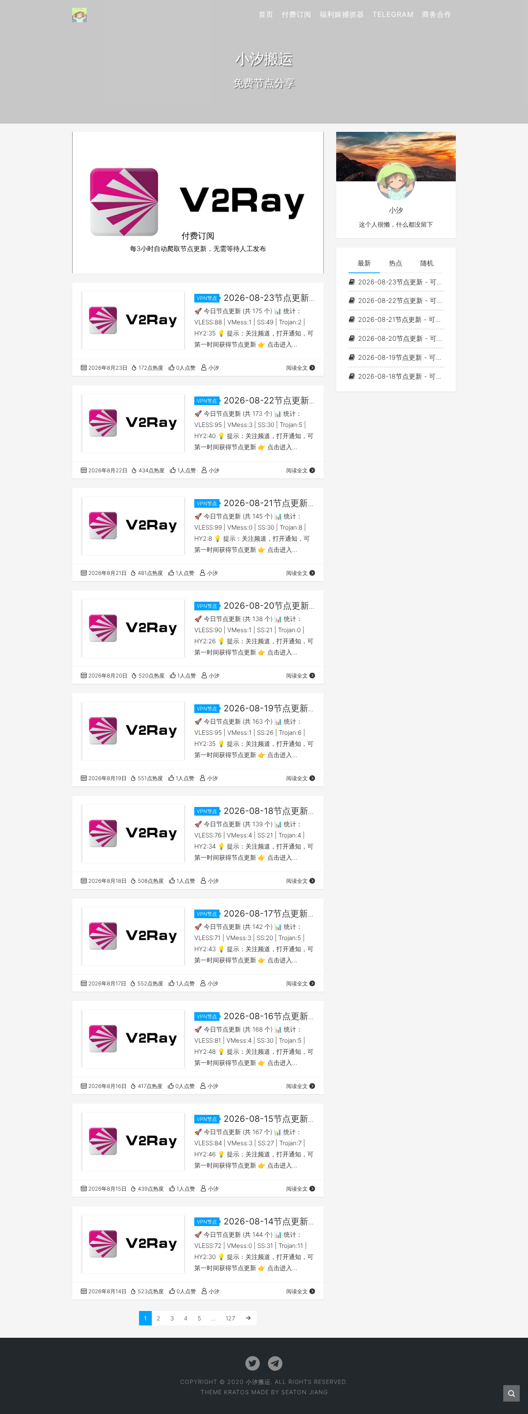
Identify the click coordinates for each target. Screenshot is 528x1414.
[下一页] (248, 1318)
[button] (91, 202)
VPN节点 (207, 298)
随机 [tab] (427, 263)
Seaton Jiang (304, 1391)
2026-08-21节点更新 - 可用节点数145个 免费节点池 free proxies (400, 319)
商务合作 (437, 14)
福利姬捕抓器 (342, 14)
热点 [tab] (395, 263)
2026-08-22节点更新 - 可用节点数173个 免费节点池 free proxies (400, 300)
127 (230, 1318)
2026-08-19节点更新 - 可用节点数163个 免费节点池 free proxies (400, 357)
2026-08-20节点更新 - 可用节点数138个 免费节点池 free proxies (400, 338)
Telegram (393, 14)
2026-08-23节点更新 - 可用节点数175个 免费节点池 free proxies (400, 281)
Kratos (236, 1391)
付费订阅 (296, 14)
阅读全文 (297, 367)
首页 (266, 14)
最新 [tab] (364, 263)
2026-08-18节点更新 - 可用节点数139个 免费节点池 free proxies (400, 376)
